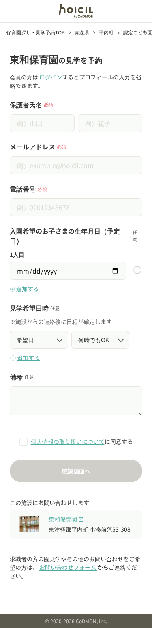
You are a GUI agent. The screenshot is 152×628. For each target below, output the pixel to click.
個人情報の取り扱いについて (68, 441)
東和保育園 (66, 519)
